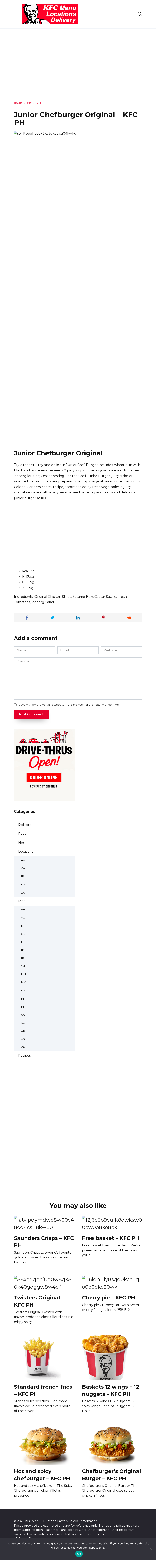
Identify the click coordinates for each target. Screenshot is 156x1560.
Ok (79, 1554)
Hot (21, 842)
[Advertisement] (78, 68)
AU (23, 860)
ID (22, 950)
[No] (151, 1549)
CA (23, 868)
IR (22, 876)
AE (23, 909)
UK (23, 1030)
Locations (25, 851)
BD (23, 925)
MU (23, 974)
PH (23, 998)
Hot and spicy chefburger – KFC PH (42, 1474)
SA (23, 1014)
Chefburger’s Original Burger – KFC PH (111, 1474)
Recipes (24, 1055)
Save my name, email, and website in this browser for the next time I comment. (70, 704)
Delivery (24, 824)
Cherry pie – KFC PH (108, 1298)
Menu (22, 901)
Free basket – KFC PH (110, 1238)
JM (23, 966)
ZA (23, 892)
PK (23, 1006)
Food (22, 833)
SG (23, 1022)
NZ (23, 884)
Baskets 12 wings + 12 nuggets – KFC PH (110, 1390)
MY (23, 982)
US (23, 1039)
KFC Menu (32, 1521)
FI (22, 942)
